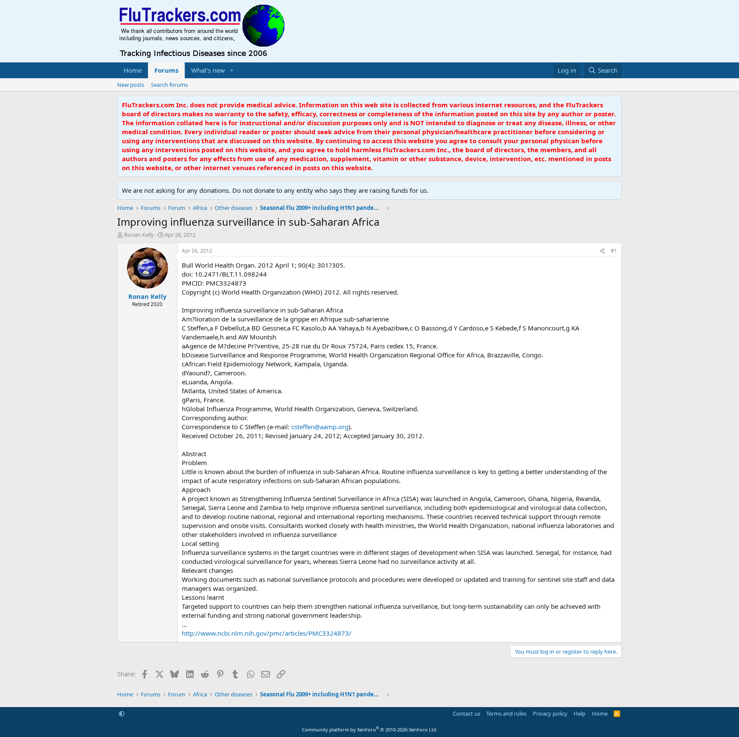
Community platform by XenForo (369, 729)
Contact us (466, 713)
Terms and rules (506, 713)
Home (133, 70)
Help (579, 713)
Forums (166, 70)
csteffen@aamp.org (320, 426)
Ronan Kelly (139, 235)
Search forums (169, 84)
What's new (208, 70)
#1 (614, 250)
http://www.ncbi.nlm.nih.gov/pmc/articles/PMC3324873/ (267, 633)
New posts (130, 84)
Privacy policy (550, 713)
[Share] (602, 251)
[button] (232, 70)
